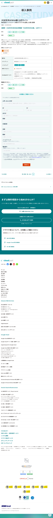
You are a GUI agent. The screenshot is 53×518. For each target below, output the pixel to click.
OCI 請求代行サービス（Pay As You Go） (10, 391)
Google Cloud (5, 334)
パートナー (3, 283)
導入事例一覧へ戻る (26, 174)
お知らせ (3, 275)
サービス (3, 269)
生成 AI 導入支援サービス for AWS (8, 326)
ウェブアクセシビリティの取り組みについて (36, 448)
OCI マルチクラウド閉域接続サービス (9, 416)
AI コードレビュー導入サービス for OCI (8, 396)
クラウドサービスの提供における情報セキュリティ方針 (36, 446)
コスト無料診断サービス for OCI (8, 423)
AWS (10, 32)
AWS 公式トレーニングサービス (8, 329)
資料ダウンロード (4, 291)
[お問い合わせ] (45, 2)
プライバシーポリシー (10, 448)
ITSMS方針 (50, 446)
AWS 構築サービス (5, 320)
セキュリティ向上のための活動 (6, 446)
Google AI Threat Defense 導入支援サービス (11, 382)
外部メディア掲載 (4, 289)
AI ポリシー (25, 448)
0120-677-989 (27, 220)
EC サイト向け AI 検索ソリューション (8, 354)
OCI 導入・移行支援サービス (7, 403)
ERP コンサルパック (6, 443)
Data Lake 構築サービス (6, 373)
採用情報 (3, 281)
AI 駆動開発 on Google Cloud (7, 360)
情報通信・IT (11, 35)
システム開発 (4, 435)
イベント (3, 277)
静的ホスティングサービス (6, 376)
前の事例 (4, 174)
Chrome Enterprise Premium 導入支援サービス (11, 379)
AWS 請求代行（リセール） (7, 304)
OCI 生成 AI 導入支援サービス (7, 394)
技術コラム (3, 287)
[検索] (48, 2)
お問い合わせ (4, 295)
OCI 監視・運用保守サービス (7, 407)
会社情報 (3, 279)
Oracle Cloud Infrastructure (9, 387)
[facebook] (8, 264)
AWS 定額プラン (4, 317)
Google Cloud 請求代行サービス (8, 338)
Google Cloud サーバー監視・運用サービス (10, 341)
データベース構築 (4, 363)
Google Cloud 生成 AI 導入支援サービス (9, 348)
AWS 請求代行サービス (5, 306)
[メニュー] (51, 2)
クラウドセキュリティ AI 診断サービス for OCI (9, 399)
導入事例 (12, 6)
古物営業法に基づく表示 (5, 450)
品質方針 (2, 448)
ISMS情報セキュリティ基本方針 (19, 446)
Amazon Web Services (7, 300)
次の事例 (48, 174)
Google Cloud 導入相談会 (13, 242)
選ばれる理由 (4, 271)
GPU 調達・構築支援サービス (6, 357)
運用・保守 (15, 32)
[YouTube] (14, 264)
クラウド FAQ (4, 285)
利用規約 (47, 448)
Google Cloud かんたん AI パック (7, 351)
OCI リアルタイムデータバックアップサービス (11, 413)
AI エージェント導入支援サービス (7, 349)
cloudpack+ (4, 430)
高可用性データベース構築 (6, 366)
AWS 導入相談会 (11, 238)
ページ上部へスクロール (51, 514)
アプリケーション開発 (5, 370)
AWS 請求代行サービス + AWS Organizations (9, 309)
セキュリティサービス (7, 440)
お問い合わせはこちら (28, 211)
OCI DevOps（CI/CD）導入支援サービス (9, 419)
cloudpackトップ (5, 6)
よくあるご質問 (4, 293)
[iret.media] (17, 264)
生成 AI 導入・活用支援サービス (9, 433)
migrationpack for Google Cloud (8, 344)
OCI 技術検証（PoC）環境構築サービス (9, 426)
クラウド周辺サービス (7, 438)
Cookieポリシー (18, 448)
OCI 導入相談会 (10, 246)
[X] (11, 264)
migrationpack (4, 323)
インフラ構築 (21, 32)
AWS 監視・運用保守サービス (7, 314)
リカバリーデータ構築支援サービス (8, 410)
